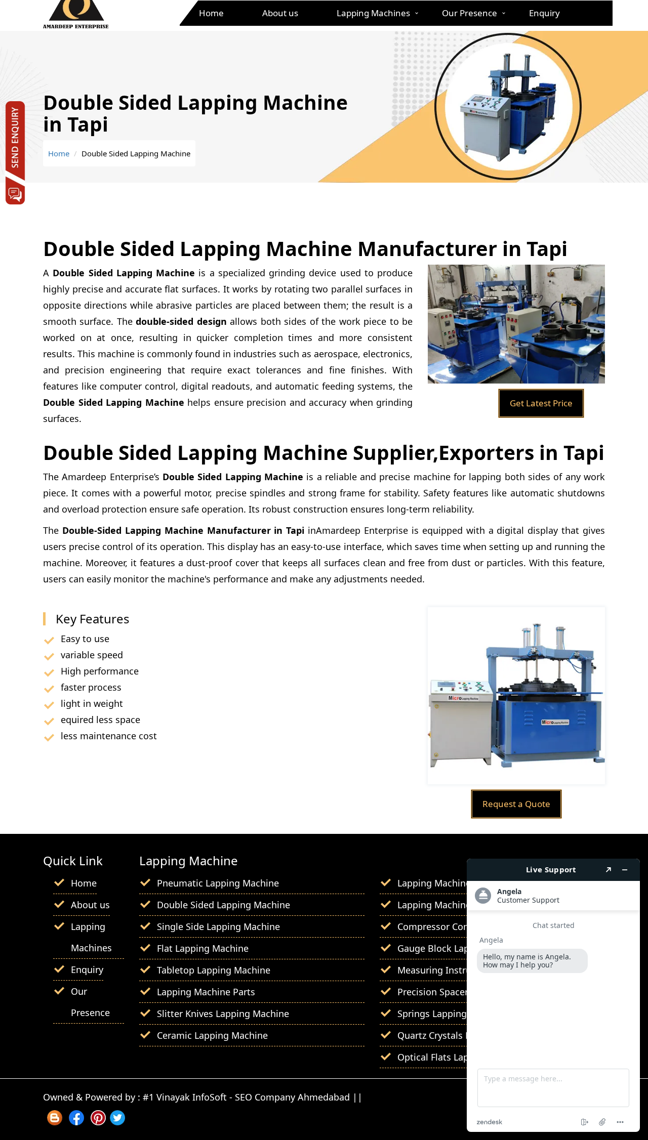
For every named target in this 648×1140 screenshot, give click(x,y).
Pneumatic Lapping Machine (218, 883)
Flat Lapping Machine (203, 948)
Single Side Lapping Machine (218, 926)
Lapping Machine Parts (206, 992)
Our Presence (469, 13)
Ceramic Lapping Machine (212, 1035)
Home (211, 13)
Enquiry (544, 13)
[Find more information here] (553, 995)
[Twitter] (117, 1122)
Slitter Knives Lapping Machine (223, 1013)
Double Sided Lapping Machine (223, 905)
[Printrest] (98, 1122)
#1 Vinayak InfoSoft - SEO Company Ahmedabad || (252, 1097)
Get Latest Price (541, 403)
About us (280, 13)
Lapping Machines (373, 13)
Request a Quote (516, 804)
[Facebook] (76, 1122)
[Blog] (54, 1122)
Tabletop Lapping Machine (213, 970)
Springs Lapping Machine (451, 1013)
